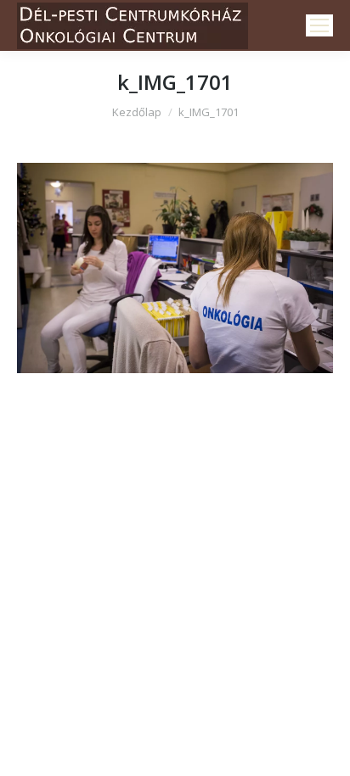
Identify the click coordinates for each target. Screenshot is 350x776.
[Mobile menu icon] (319, 25)
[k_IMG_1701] (175, 268)
